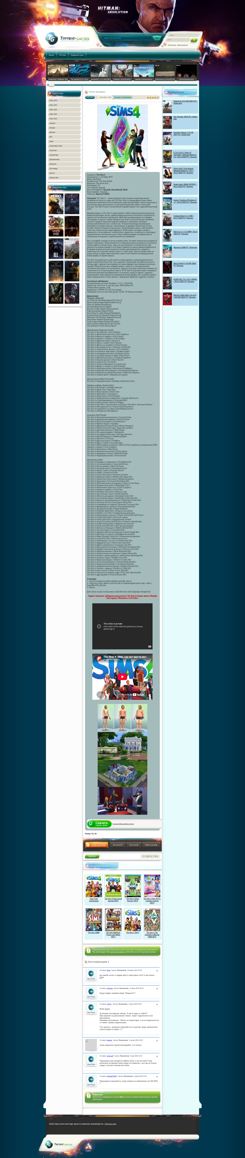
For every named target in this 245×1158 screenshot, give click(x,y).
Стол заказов (134, 845)
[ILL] (56, 260)
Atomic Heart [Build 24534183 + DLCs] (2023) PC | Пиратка (185, 185)
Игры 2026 (53, 100)
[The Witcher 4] (72, 304)
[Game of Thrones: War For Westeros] (56, 282)
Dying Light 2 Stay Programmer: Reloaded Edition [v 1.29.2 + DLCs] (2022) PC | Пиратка (184, 170)
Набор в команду (151, 845)
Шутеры (52, 132)
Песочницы (53, 168)
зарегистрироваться (117, 952)
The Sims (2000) (94, 932)
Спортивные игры (55, 146)
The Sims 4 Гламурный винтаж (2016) (113, 900)
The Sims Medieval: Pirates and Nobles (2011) (113, 934)
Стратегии (53, 150)
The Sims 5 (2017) (132, 932)
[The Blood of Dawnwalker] (72, 282)
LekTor (109, 1004)
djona (108, 970)
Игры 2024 (53, 109)
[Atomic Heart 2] (72, 260)
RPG (50, 137)
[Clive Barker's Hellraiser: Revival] (72, 215)
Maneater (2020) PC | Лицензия (185, 247)
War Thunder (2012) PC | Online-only (186, 118)
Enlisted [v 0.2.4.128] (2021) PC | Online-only (185, 102)
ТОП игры (62, 55)
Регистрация (172, 45)
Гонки (51, 141)
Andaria (109, 1040)
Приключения (54, 159)
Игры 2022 (53, 119)
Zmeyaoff (110, 1056)
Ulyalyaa (110, 988)
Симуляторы (53, 155)
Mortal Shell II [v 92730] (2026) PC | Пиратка (185, 264)
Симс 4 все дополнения (94, 900)
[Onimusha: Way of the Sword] (56, 304)
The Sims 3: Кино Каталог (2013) (132, 900)
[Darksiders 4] (72, 237)
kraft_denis (90, 97)
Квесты (52, 173)
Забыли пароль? (182, 45)
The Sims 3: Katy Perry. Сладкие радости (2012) (152, 901)
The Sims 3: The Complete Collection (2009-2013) (152, 934)
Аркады (52, 128)
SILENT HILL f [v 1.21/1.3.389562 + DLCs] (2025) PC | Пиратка (185, 280)
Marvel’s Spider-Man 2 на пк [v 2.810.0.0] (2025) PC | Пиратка (185, 296)
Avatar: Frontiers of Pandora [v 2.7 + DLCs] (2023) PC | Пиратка (185, 201)
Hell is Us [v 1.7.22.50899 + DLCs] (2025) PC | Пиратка (185, 233)
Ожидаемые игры (77, 55)
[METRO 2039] (56, 215)
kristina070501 (112, 1076)
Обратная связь (110, 1124)
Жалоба (96, 846)
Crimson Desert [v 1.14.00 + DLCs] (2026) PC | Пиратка (184, 217)
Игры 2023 (53, 114)
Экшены (52, 123)
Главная (51, 55)
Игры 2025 (53, 105)
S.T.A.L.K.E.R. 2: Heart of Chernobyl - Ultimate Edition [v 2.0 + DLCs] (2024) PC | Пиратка (185, 154)
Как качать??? (118, 845)
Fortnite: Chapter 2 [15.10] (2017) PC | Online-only (183, 133)
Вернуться (92, 856)
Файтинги (52, 164)
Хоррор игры (54, 178)
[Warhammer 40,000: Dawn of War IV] (56, 237)
